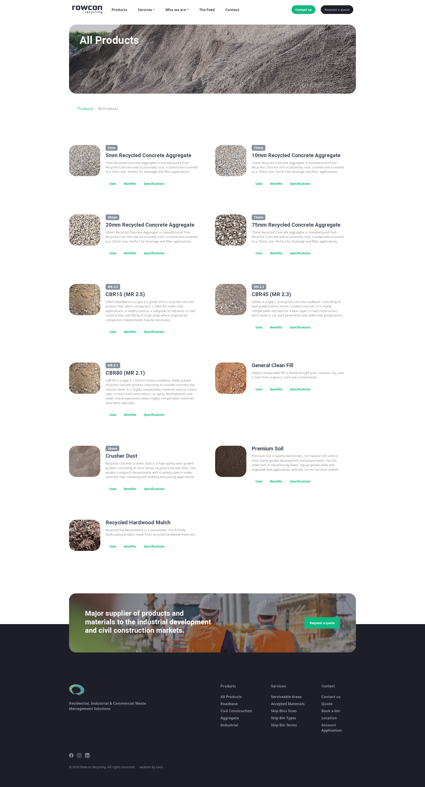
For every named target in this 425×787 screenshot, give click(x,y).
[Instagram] (81, 755)
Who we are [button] (175, 9)
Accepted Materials (288, 703)
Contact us (330, 696)
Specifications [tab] (154, 183)
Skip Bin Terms (284, 725)
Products (119, 9)
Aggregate (229, 718)
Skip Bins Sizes (284, 710)
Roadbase (229, 703)
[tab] (172, 181)
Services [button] (145, 9)
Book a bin (330, 710)
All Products (231, 696)
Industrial (229, 725)
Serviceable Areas (286, 696)
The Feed (207, 9)
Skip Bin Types (283, 718)
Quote (326, 703)
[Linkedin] (89, 755)
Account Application (331, 728)
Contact (232, 9)
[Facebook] (73, 755)
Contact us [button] (303, 10)
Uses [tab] (112, 183)
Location (329, 718)
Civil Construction (236, 710)
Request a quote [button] (337, 10)
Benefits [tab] (130, 183)
